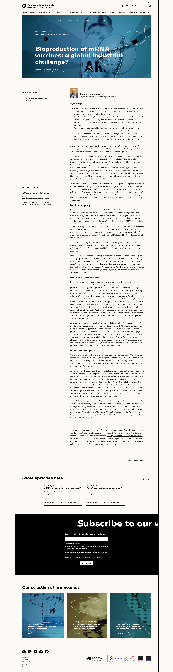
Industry (84, 12)
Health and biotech (45, 12)
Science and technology (98, 12)
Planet (24, 12)
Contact (24, 664)
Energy (33, 12)
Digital (57, 12)
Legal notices (26, 663)
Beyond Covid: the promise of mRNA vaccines (65, 21)
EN (150, 2)
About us (25, 657)
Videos (142, 12)
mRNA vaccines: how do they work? (36, 193)
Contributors (26, 661)
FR (147, 2)
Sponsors (25, 659)
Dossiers (41, 21)
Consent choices (27, 666)
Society (111, 12)
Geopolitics (121, 12)
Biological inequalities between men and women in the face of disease (37, 197)
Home (36, 21)
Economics (74, 12)
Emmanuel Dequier (90, 94)
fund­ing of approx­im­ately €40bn (106, 433)
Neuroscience (132, 12)
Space (65, 12)
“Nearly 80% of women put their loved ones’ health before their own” (36, 203)
